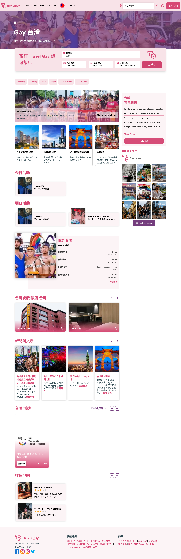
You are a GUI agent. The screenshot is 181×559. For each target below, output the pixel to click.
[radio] (35, 490)
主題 (95, 547)
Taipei (53, 82)
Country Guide (66, 82)
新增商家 (142, 541)
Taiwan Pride (81, 82)
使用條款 (81, 544)
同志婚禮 (106, 541)
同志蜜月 (71, 544)
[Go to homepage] (10, 5)
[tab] (110, 92)
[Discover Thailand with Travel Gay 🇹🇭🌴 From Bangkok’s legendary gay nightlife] (144, 173)
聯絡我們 (81, 541)
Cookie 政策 (92, 544)
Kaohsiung (21, 82)
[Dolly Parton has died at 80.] (129, 173)
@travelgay (135, 158)
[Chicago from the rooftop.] (159, 210)
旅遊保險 (87, 547)
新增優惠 (122, 544)
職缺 (130, 544)
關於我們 (71, 541)
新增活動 (152, 541)
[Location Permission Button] (121, 5)
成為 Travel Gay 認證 (144, 544)
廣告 (135, 541)
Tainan (43, 82)
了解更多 (113, 282)
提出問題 (144, 141)
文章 (48, 6)
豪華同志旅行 (106, 544)
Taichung (33, 82)
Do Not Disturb (74, 547)
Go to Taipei (110, 115)
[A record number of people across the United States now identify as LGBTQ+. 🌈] (144, 191)
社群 (36, 6)
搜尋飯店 (152, 65)
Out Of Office (93, 541)
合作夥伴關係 (124, 541)
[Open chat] (162, 5)
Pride (42, 6)
